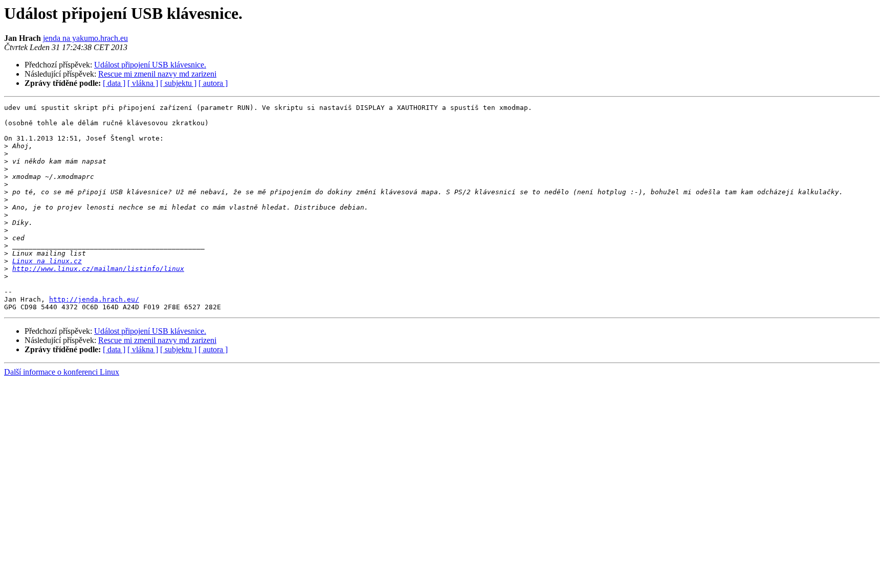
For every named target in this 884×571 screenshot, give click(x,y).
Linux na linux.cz (47, 261)
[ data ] (114, 83)
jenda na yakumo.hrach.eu (85, 38)
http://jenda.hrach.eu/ (94, 299)
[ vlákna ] (142, 83)
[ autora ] (213, 83)
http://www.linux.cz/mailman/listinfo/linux (98, 268)
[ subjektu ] (178, 83)
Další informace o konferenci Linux (61, 372)
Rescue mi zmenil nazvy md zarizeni (157, 74)
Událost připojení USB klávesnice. (150, 64)
